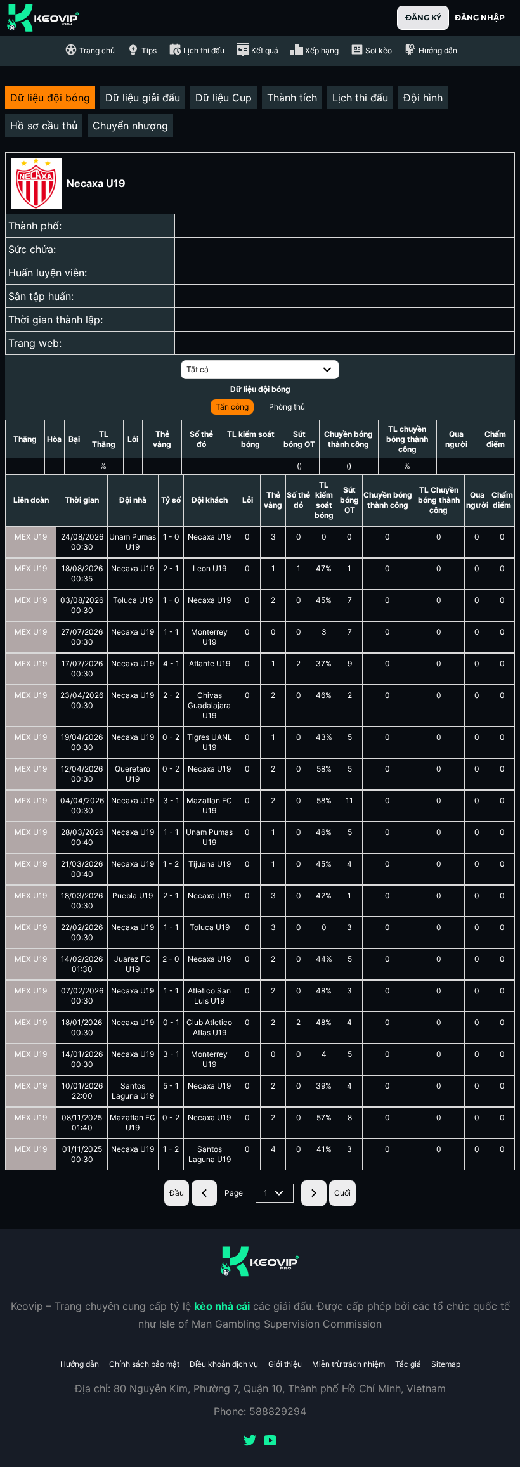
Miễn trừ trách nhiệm (348, 1364)
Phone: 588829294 (260, 1411)
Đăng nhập (480, 17)
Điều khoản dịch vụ (224, 1364)
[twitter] (249, 1442)
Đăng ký (423, 17)
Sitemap (445, 1364)
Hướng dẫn (79, 1364)
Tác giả (408, 1364)
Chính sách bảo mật (144, 1364)
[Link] (43, 17)
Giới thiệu (285, 1364)
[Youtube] (270, 1442)
